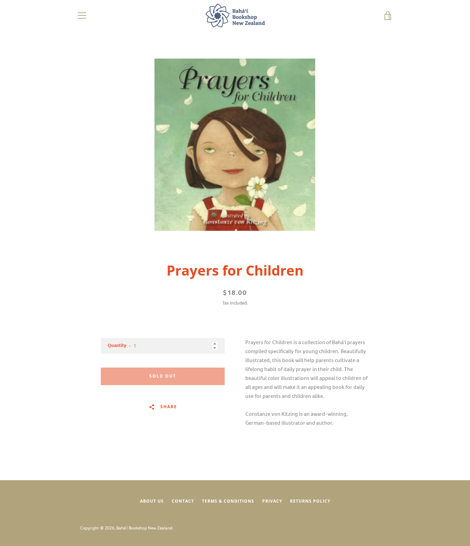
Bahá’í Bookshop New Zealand (144, 528)
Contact (183, 501)
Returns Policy (310, 501)
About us (152, 501)
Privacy (272, 501)
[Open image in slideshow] (235, 145)
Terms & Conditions (228, 501)
